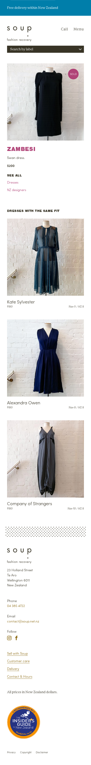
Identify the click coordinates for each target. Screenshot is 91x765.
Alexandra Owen (23, 402)
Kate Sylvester (21, 301)
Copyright (25, 752)
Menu (79, 29)
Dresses (12, 182)
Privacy (11, 752)
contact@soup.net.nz (23, 621)
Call (64, 29)
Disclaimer (42, 752)
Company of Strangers (29, 503)
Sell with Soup (17, 653)
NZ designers (16, 189)
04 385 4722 (16, 605)
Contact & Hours (19, 676)
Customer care (18, 660)
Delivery (13, 668)
